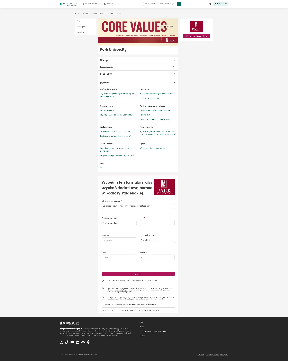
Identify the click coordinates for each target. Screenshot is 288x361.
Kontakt (142, 336)
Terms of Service (150, 310)
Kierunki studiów (91, 4)
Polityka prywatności (212, 355)
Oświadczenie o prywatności (146, 305)
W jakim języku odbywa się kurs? (153, 148)
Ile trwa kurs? (145, 115)
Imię (142, 218)
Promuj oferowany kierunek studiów (153, 331)
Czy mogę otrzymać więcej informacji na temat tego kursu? (117, 95)
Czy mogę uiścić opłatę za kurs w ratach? (117, 115)
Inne (102, 167)
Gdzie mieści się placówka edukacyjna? (116, 131)
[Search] (179, 4)
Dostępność (224, 355)
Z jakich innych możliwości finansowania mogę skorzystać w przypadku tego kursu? (158, 132)
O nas (142, 327)
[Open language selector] (210, 4)
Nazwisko (106, 235)
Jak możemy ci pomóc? (112, 201)
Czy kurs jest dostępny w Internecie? (155, 110)
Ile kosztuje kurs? (107, 110)
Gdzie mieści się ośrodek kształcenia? (115, 136)
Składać (138, 274)
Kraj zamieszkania (148, 235)
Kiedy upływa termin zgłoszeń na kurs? (156, 93)
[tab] (85, 21)
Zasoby (110, 4)
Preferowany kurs (110, 218)
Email (105, 252)
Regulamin (201, 355)
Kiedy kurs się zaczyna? (149, 98)
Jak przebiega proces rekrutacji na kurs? (117, 155)
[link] (115, 13)
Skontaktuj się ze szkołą (196, 36)
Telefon (144, 252)
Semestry (130, 305)
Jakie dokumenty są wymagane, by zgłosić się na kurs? (117, 149)
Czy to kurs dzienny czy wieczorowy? (155, 119)
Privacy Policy (138, 310)
